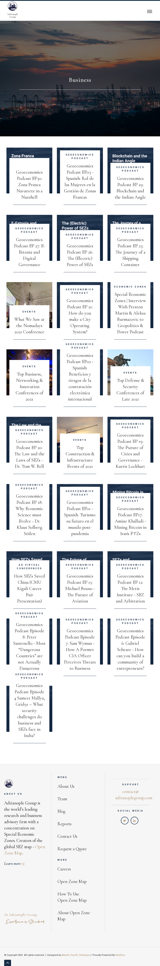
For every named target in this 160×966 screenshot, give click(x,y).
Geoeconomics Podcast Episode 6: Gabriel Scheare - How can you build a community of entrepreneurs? (130, 649)
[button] (149, 11)
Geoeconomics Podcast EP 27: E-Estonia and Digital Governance (29, 252)
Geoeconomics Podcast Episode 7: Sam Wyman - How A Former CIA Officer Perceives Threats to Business (80, 649)
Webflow (120, 955)
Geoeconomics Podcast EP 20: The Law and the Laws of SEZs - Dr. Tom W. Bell (29, 453)
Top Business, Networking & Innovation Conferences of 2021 (29, 386)
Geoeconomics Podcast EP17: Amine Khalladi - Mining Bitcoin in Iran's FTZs (130, 521)
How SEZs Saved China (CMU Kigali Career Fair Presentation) (29, 588)
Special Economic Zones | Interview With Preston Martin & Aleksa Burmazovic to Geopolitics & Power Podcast (130, 313)
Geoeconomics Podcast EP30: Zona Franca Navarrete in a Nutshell (29, 184)
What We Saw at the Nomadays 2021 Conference (29, 325)
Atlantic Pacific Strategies (76, 955)
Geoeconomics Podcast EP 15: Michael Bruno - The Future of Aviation (80, 588)
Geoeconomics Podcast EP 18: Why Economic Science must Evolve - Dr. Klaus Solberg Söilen (29, 514)
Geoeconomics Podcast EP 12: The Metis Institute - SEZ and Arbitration (130, 588)
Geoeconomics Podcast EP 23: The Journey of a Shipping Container (130, 252)
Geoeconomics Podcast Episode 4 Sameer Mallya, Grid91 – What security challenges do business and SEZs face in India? (29, 710)
